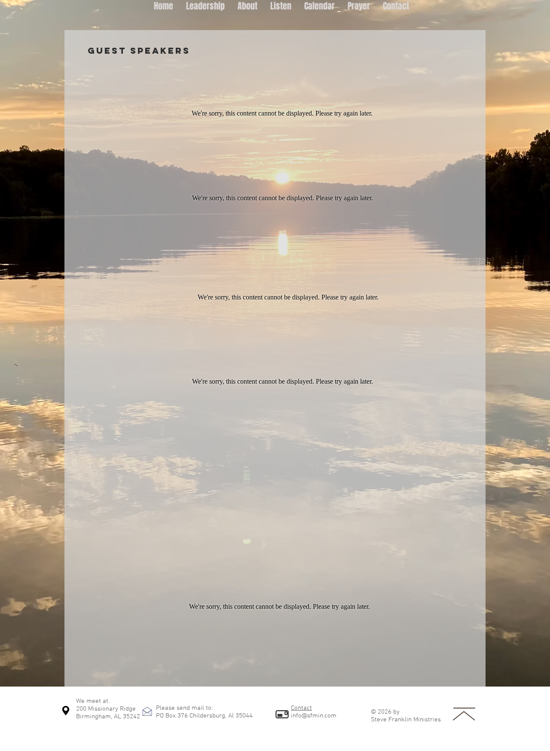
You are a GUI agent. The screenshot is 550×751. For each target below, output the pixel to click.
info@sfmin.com (313, 716)
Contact (301, 708)
